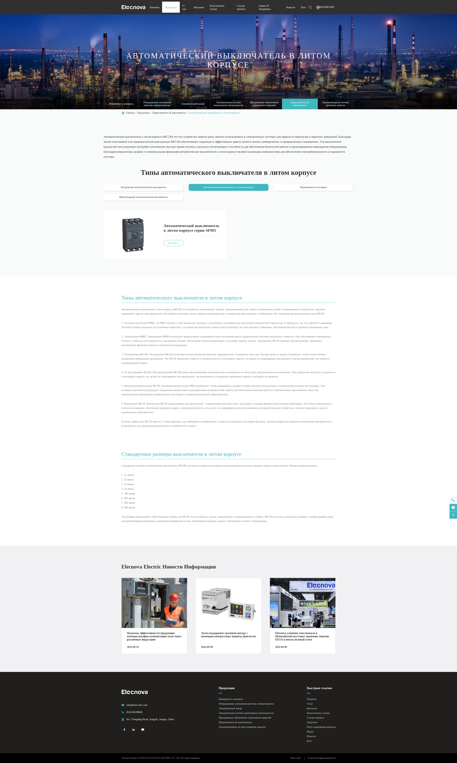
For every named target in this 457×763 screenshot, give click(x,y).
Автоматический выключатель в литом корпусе (214, 112)
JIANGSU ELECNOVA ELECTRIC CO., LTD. (159, 758)
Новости (290, 7)
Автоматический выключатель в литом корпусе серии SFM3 (191, 228)
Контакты (199, 7)
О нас (310, 703)
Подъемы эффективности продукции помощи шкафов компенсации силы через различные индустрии (154, 636)
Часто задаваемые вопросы (321, 727)
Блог (303, 7)
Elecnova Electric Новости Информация (168, 567)
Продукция (171, 7)
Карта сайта (295, 758)
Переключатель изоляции (313, 187)
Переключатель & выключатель (299, 104)
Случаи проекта (315, 717)
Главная (130, 112)
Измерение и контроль (121, 104)
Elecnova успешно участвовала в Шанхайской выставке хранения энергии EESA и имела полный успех (302, 636)
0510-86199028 (134, 712)
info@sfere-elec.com (136, 705)
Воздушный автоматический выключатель (143, 187)
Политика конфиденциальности (322, 758)
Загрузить (312, 722)
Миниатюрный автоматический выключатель (143, 197)
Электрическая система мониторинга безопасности (228, 104)
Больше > (173, 243)
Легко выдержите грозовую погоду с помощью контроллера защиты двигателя (228, 635)
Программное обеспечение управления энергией (264, 104)
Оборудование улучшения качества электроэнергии (157, 104)
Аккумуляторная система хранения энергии (335, 104)
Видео (310, 731)
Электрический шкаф (192, 104)
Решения (154, 7)
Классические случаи (318, 713)
